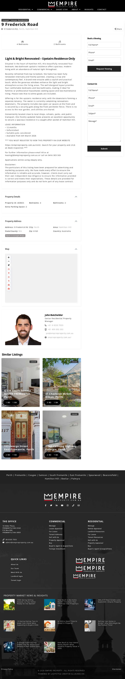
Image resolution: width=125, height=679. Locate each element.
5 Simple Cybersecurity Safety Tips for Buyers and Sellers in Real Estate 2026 (28, 644)
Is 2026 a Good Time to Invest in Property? (67, 622)
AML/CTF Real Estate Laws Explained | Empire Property (109, 601)
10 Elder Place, (9, 526)
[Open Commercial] (51, 9)
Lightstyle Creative (61, 674)
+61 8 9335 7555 (55, 325)
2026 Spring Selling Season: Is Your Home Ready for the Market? (26, 602)
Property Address (13, 221)
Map (7, 249)
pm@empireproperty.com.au (59, 333)
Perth (21, 29)
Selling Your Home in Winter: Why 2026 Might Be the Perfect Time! (109, 623)
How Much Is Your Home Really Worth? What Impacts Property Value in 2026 (68, 645)
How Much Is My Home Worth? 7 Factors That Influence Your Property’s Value (68, 603)
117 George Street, (19, 448)
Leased (6, 20)
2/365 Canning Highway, (60, 448)
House (14, 20)
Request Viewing (104, 69)
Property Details (12, 196)
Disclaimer (116, 669)
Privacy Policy (7, 669)
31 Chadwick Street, (58, 395)
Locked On (78, 674)
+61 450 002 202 (55, 329)
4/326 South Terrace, (17, 394)
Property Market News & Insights (26, 595)
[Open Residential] (32, 9)
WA (20, 231)
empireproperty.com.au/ (59, 337)
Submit (104, 148)
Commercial (57, 521)
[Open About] (80, 9)
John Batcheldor (54, 315)
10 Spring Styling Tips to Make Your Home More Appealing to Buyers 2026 (27, 623)
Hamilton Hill (32, 29)
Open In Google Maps (15, 235)
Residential (23, 20)
